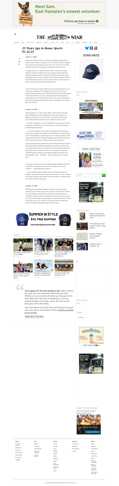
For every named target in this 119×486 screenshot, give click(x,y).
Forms (93, 451)
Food (57, 42)
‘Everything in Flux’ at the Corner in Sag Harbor (97, 226)
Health (55, 453)
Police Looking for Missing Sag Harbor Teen (97, 215)
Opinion (52, 42)
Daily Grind (18, 455)
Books (36, 444)
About (93, 444)
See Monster (38, 448)
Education (77, 42)
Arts (72, 42)
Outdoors (56, 458)
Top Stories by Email (94, 473)
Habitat (55, 451)
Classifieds (84, 42)
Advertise (94, 446)
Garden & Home (56, 467)
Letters (67, 42)
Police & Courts (30, 42)
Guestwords (75, 448)
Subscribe (94, 456)
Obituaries (16, 42)
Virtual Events (36, 455)
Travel (55, 444)
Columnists (75, 444)
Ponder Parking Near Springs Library (96, 236)
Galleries (37, 446)
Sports (62, 42)
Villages (23, 42)
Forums (81, 317)
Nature (55, 456)
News (17, 441)
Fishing (55, 446)
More (92, 441)
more (78, 95)
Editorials (75, 446)
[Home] (59, 37)
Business (46, 42)
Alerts (92, 458)
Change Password (94, 461)
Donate (96, 42)
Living (55, 441)
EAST (90, 42)
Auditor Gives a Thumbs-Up (96, 245)
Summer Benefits (36, 451)
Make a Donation (93, 465)
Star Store (94, 453)
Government (39, 42)
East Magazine (56, 464)
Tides (54, 471)
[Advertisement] (91, 391)
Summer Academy (94, 469)
